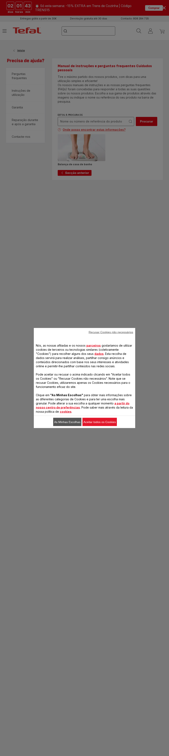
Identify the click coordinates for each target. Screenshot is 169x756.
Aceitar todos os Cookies (99, 422)
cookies (66, 411)
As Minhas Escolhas (67, 422)
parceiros (93, 345)
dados (99, 353)
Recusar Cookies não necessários (111, 332)
